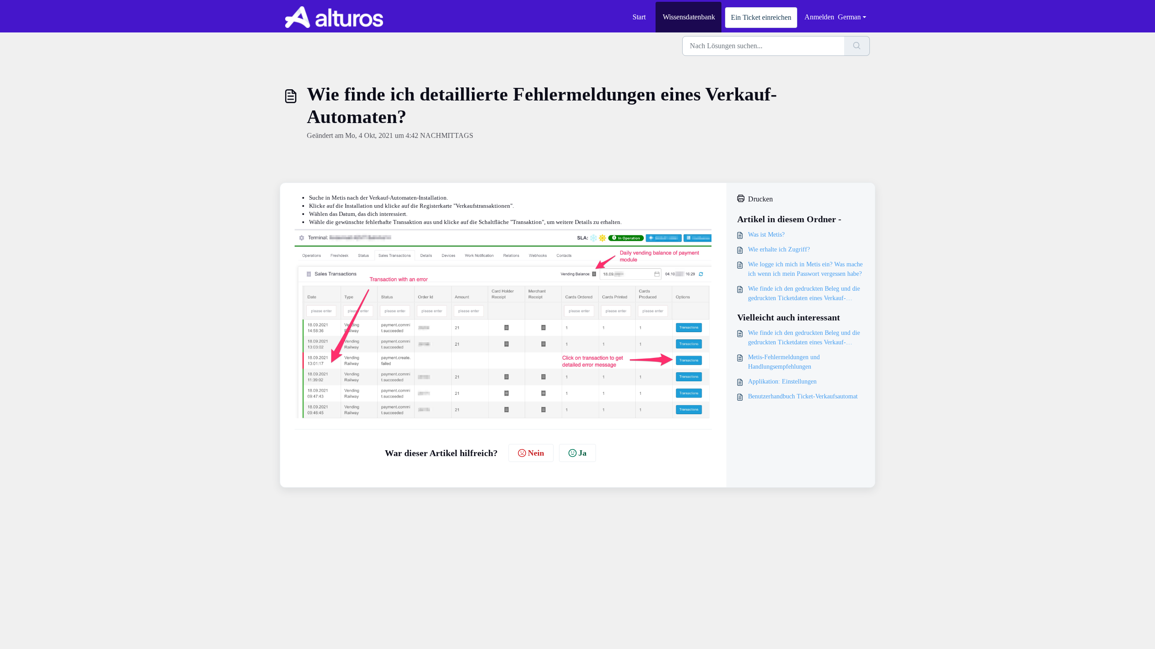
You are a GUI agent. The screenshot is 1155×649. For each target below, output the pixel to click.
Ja (582, 452)
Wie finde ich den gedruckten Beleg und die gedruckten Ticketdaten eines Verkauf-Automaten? (804, 294)
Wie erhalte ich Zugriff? (779, 249)
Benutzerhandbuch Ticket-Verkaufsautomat (803, 396)
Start (639, 17)
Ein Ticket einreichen (761, 17)
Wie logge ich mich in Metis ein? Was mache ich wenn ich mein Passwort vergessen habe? (805, 269)
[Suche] (857, 46)
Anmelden (819, 17)
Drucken (760, 199)
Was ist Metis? (766, 234)
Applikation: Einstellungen (782, 381)
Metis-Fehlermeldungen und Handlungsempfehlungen (784, 362)
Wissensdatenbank (689, 17)
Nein (536, 452)
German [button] (849, 17)
